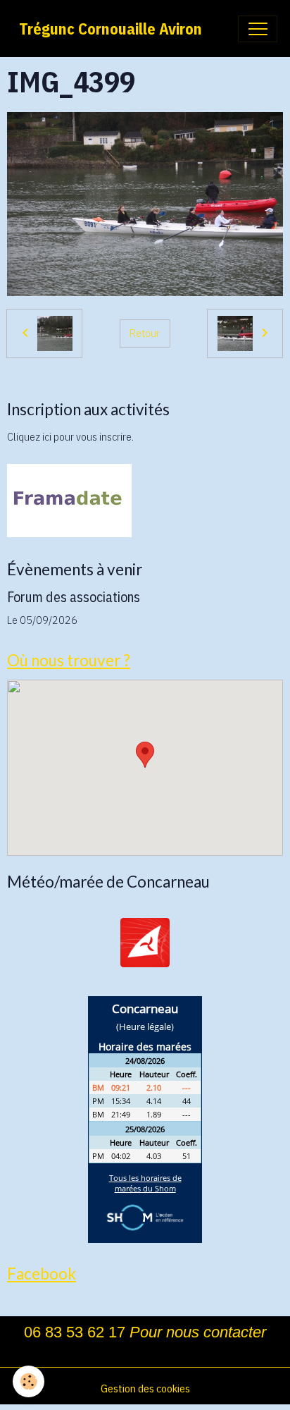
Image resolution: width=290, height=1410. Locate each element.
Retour (145, 333)
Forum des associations (73, 597)
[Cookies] (28, 1381)
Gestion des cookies (145, 1388)
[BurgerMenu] (257, 29)
